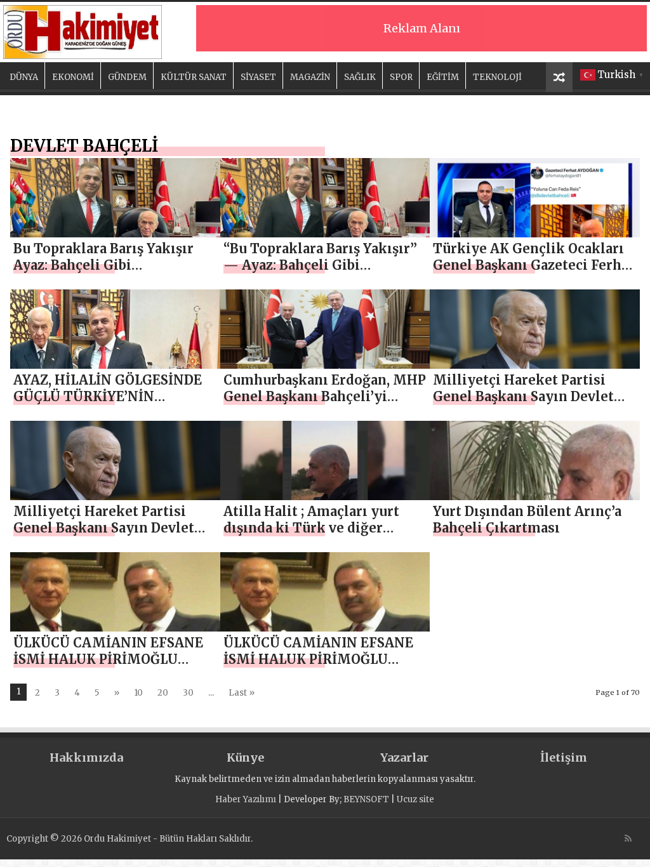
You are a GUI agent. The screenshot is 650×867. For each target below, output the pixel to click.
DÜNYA (24, 77)
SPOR (401, 77)
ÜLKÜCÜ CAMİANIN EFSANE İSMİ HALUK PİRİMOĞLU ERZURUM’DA (108, 659)
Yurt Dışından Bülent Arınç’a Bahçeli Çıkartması (527, 519)
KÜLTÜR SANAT (194, 77)
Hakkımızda (86, 757)
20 (162, 692)
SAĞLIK (360, 77)
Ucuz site (415, 799)
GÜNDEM (127, 77)
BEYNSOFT (366, 799)
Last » (242, 692)
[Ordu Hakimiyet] (82, 30)
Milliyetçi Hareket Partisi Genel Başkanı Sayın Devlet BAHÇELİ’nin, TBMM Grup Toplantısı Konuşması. (523, 404)
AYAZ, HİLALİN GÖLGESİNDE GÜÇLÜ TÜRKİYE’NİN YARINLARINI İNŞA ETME (107, 396)
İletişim (563, 757)
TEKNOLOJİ (497, 77)
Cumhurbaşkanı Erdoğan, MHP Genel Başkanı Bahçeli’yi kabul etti (324, 396)
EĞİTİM (443, 77)
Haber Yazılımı (245, 799)
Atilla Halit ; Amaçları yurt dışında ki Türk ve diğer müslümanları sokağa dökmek (324, 527)
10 (138, 692)
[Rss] (628, 838)
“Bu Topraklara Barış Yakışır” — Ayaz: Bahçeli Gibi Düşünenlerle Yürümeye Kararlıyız (320, 273)
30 (188, 692)
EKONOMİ (73, 77)
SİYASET (258, 77)
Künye (245, 757)
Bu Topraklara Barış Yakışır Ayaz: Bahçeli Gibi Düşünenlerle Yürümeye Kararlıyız (103, 273)
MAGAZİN (310, 77)
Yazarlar (404, 757)
